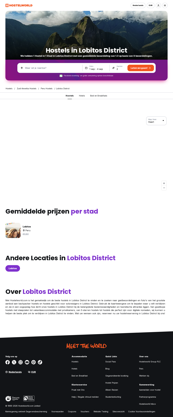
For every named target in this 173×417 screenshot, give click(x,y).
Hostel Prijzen (111, 383)
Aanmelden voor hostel (149, 390)
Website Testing (101, 411)
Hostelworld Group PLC (150, 361)
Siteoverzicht (118, 411)
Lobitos (13, 268)
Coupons (72, 411)
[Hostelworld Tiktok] (40, 362)
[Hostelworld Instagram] (20, 362)
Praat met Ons (78, 390)
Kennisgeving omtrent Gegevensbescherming (26, 411)
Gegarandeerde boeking (116, 376)
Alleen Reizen (111, 390)
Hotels (74, 369)
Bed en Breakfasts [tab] (98, 96)
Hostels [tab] (70, 96)
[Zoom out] (164, 188)
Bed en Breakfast (80, 376)
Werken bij (144, 376)
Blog (107, 369)
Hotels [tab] (82, 96)
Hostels (75, 361)
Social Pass (110, 361)
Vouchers (85, 411)
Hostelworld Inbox (147, 404)
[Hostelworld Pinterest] (33, 362)
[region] (86, 153)
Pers (141, 369)
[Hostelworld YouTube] (27, 362)
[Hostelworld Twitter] (14, 362)
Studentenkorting (113, 397)
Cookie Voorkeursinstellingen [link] (141, 411)
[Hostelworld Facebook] (7, 362)
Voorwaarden (57, 411)
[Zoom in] (164, 183)
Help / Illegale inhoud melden (85, 397)
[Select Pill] (158, 5)
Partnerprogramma (147, 397)
